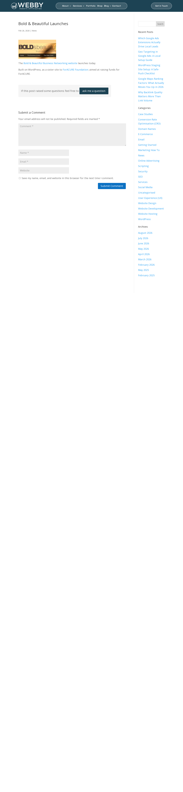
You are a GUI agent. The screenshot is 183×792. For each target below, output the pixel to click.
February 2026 (146, 264)
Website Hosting (147, 213)
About (65, 6)
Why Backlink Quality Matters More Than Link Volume (150, 96)
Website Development (151, 208)
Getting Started (147, 144)
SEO (140, 176)
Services (77, 6)
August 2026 (145, 232)
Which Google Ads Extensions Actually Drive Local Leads (149, 42)
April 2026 (144, 254)
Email (141, 139)
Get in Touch (161, 6)
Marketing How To (149, 150)
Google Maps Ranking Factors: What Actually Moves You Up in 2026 (151, 83)
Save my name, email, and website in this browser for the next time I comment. (68, 178)
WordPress (144, 219)
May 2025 (143, 270)
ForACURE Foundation (75, 69)
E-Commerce (145, 134)
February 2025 (146, 275)
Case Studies (145, 114)
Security (142, 171)
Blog (106, 6)
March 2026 (144, 259)
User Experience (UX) (150, 198)
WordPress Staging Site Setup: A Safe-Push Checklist (149, 69)
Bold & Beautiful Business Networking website (50, 63)
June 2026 (143, 243)
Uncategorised (146, 192)
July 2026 (143, 238)
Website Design (147, 203)
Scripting (143, 166)
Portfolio (91, 6)
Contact (116, 6)
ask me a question (93, 91)
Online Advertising (148, 160)
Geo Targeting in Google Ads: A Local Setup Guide (149, 55)
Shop (99, 6)
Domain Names (147, 128)
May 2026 (143, 248)
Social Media (145, 187)
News (34, 30)
